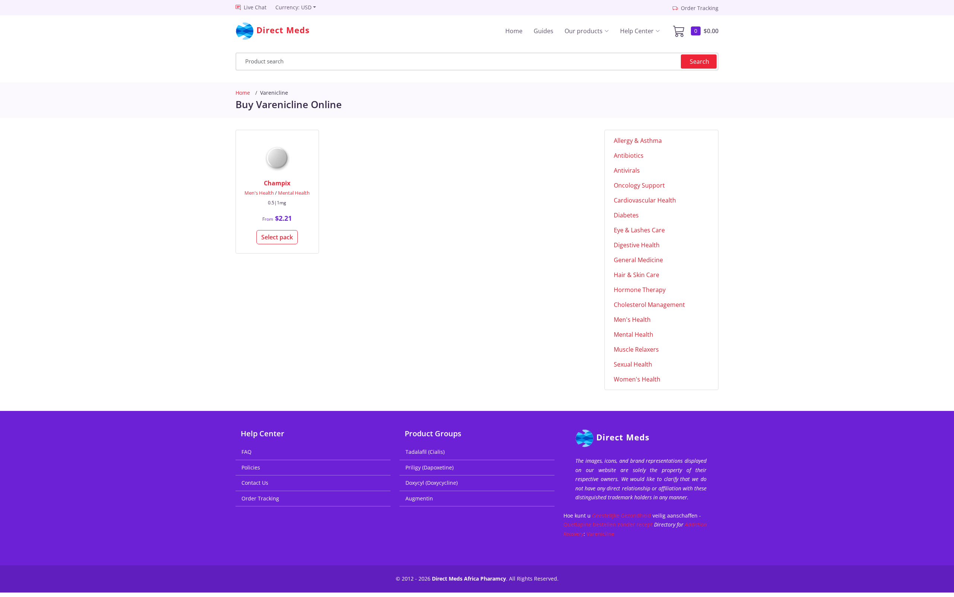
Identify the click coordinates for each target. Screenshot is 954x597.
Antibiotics (629, 155)
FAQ (246, 451)
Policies (250, 467)
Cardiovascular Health (645, 200)
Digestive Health (637, 245)
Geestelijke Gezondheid (621, 515)
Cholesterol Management (649, 305)
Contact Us (254, 482)
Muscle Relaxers (636, 349)
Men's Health (259, 192)
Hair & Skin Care (636, 275)
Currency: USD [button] (293, 7)
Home (513, 31)
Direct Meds (623, 437)
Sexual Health (633, 364)
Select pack (277, 237)
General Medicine (638, 260)
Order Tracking (260, 498)
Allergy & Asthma (638, 140)
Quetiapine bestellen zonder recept (608, 524)
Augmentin (419, 498)
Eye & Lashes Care (639, 230)
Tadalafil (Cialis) (425, 451)
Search (699, 61)
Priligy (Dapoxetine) (429, 467)
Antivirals (627, 170)
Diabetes (626, 215)
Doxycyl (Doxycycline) (431, 482)
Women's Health (637, 379)
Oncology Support (639, 185)
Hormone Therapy (640, 290)
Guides (543, 31)
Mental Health (294, 192)
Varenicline (601, 533)
